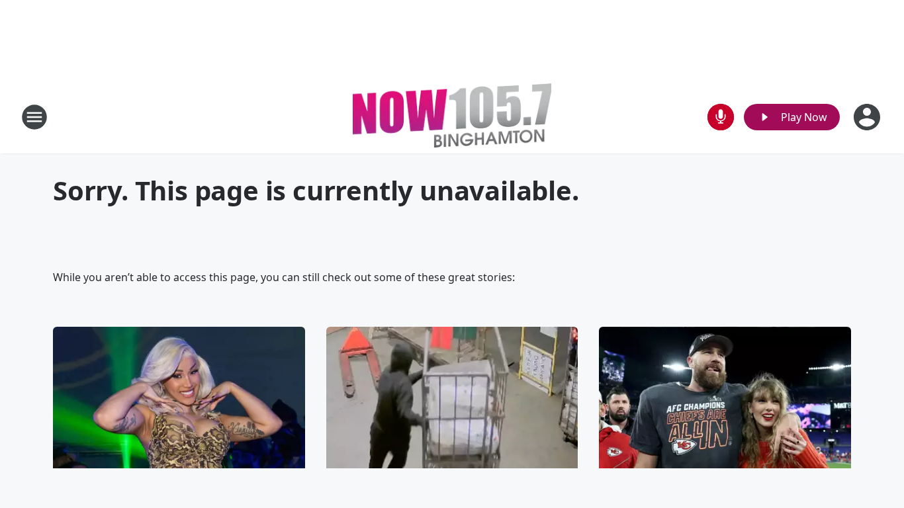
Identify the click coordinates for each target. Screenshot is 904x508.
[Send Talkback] (720, 117)
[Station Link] (452, 116)
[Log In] (868, 117)
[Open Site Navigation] (34, 117)
